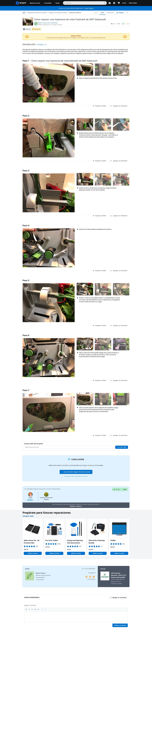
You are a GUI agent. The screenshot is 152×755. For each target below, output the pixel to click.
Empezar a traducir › (76, 506)
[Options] (24, 13)
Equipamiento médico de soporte (37, 12)
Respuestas (110, 12)
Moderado (37, 29)
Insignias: (91, 573)
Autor (27, 569)
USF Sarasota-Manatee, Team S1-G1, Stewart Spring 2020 (118, 575)
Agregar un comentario (118, 113)
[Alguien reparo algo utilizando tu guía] (90, 576)
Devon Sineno (42, 23)
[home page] (21, 3)
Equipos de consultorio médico (58, 12)
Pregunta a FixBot (100, 106)
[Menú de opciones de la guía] (127, 13)
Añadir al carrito (33, 553)
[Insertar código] (32, 609)
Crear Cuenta (89, 8)
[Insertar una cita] (38, 609)
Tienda (57, 3)
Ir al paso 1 (41, 44)
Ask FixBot (120, 447)
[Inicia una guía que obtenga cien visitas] (93, 576)
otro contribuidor (53, 23)
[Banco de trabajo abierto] (109, 3)
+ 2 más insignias (91, 579)
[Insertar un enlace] (35, 609)
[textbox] (76, 617)
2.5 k (114, 24)
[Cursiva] (29, 609)
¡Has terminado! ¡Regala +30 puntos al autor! (77, 472)
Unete (124, 3)
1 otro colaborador (89, 568)
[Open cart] (119, 3)
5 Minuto (28, 29)
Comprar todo (28, 516)
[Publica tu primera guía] (86, 576)
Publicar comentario (120, 625)
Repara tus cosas (35, 3)
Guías (102, 12)
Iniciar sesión (133, 3)
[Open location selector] (114, 3)
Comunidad (47, 3)
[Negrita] (26, 609)
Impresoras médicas (75, 12)
